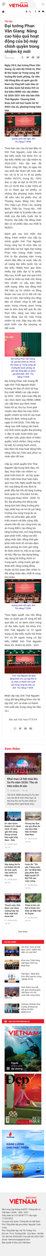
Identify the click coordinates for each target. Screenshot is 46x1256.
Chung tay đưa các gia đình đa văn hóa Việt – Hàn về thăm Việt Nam (32, 829)
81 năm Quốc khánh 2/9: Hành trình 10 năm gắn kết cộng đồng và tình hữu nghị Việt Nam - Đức (13, 831)
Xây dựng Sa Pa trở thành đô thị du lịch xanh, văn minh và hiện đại (12, 870)
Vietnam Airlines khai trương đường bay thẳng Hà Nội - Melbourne (30, 1008)
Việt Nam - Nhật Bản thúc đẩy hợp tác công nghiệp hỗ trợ (31, 976)
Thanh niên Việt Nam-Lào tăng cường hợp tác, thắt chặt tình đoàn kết (12, 911)
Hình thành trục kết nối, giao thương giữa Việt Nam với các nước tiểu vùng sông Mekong (23, 992)
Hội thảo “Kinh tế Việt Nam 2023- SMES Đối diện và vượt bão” (31, 950)
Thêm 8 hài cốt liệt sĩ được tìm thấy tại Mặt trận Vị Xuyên (33, 909)
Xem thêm (12, 748)
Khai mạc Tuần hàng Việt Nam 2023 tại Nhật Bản (30, 963)
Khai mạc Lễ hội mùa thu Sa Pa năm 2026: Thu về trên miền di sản (22, 782)
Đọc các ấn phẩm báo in (19, 1021)
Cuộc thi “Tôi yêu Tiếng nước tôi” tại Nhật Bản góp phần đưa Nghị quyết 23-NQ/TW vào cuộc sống (33, 872)
